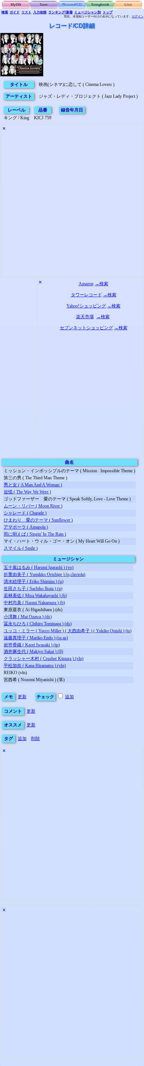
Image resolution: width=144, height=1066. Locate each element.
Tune (44, 5)
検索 (4, 12)
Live (128, 5)
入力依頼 (40, 12)
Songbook (100, 5)
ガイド (15, 12)
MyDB (16, 5)
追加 (69, 696)
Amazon (86, 283)
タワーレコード (86, 294)
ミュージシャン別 (87, 12)
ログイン (138, 16)
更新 (22, 696)
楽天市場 (85, 316)
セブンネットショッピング (86, 327)
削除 (35, 738)
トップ (108, 12)
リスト (26, 12)
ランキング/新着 (60, 12)
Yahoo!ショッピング (86, 306)
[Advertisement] (72, 205)
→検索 (101, 283)
